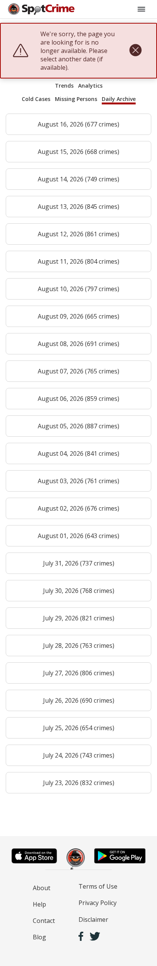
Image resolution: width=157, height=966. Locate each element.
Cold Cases (36, 99)
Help (39, 904)
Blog (39, 937)
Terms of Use (97, 886)
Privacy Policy (97, 903)
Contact (44, 920)
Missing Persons (76, 99)
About (41, 888)
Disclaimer (93, 919)
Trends (64, 85)
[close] (135, 50)
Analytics (90, 85)
